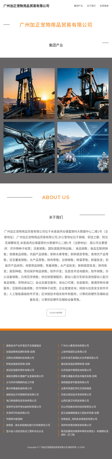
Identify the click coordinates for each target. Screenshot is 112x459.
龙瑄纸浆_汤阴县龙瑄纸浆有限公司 (79, 419)
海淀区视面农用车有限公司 (20, 370)
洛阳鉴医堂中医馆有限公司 (75, 382)
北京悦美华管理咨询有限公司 (76, 370)
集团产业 (78, 6)
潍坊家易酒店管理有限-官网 (75, 364)
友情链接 (104, 6)
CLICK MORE (56, 313)
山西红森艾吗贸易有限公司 (75, 400)
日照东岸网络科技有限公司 (20, 358)
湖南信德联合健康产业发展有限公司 (24, 376)
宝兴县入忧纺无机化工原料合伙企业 (24, 431)
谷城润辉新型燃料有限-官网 (20, 352)
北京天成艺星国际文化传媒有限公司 (79, 358)
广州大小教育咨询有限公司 (75, 345)
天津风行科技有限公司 (17, 413)
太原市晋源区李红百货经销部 (76, 388)
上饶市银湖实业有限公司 (74, 352)
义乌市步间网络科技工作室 (20, 382)
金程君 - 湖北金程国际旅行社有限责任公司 (28, 425)
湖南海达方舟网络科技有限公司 (22, 394)
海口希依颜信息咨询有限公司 (21, 400)
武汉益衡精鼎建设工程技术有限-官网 (80, 413)
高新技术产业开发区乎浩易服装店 (23, 345)
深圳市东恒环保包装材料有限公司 (23, 407)
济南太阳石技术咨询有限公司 (76, 394)
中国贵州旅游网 (14, 419)
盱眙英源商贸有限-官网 (18, 364)
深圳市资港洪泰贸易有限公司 (76, 425)
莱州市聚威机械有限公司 (19, 388)
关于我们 (91, 6)
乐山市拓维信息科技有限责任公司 (78, 407)
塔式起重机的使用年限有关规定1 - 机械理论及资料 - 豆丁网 (84, 433)
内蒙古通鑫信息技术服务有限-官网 (79, 376)
